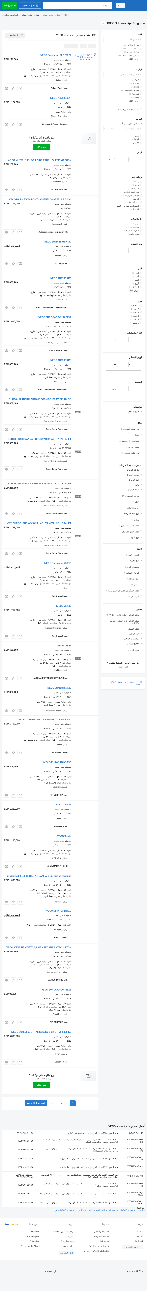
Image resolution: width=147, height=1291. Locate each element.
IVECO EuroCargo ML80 (135, 1202)
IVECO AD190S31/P (60, 278)
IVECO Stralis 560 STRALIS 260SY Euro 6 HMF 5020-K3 (41, 1032)
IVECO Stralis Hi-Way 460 (57, 241)
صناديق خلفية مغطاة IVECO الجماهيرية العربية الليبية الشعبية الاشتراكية (114, 1210)
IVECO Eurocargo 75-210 (57, 563)
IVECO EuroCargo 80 (135, 1167)
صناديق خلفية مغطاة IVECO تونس (69, 1210)
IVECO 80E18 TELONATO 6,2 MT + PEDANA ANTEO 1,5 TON (38, 947)
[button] (13, 88)
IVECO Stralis (64, 836)
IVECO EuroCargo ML (135, 1149)
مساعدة (140, 1236)
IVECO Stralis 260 (135, 1176)
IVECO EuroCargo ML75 (135, 1193)
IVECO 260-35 (63, 804)
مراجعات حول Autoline (99, 1246)
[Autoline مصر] (136, 5)
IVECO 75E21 (64, 645)
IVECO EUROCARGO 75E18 (56, 989)
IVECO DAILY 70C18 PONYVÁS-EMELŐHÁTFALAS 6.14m (39, 199)
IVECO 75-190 (63, 606)
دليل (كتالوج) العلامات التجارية (96, 1251)
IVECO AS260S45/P (60, 98)
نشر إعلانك (41, 147)
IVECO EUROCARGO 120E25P (54, 317)
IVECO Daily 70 (136, 1133)
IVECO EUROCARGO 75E (57, 762)
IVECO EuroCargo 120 (59, 688)
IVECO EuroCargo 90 (135, 1185)
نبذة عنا (140, 1231)
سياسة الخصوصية (101, 1236)
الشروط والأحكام (101, 1231)
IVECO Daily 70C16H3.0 (58, 911)
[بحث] (109, 5)
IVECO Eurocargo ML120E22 (55, 55)
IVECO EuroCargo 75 (135, 1158)
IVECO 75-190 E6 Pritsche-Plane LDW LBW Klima (44, 719)
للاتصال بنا (139, 1241)
